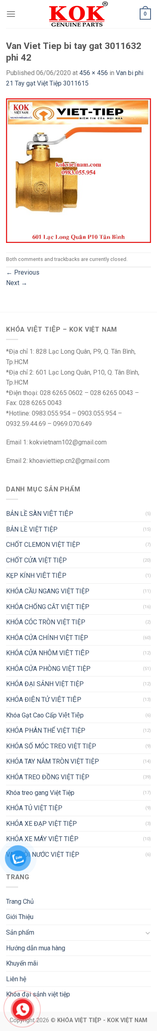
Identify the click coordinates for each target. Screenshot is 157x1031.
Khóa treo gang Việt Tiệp (40, 793)
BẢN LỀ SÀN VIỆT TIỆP (39, 514)
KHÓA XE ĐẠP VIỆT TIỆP (41, 823)
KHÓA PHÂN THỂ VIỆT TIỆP (45, 730)
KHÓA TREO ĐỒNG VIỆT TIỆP (47, 777)
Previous (22, 272)
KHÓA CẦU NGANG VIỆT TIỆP (47, 591)
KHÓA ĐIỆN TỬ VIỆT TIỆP (43, 699)
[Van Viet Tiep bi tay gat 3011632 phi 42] (78, 170)
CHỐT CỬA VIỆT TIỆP (36, 560)
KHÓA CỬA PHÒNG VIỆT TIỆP (48, 668)
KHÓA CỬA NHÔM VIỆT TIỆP (47, 653)
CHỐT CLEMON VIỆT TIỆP (43, 544)
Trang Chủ (20, 901)
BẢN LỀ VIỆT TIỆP (32, 529)
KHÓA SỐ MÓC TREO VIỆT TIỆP (51, 746)
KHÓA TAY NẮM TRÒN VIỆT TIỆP (52, 761)
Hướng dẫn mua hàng (35, 948)
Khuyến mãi (22, 963)
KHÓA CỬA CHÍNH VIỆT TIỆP (47, 638)
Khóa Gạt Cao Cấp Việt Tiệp (45, 715)
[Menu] (11, 14)
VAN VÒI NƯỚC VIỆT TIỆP (42, 854)
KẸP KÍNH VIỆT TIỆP (36, 575)
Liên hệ (16, 979)
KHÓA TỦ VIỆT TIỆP (34, 808)
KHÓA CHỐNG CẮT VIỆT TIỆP (47, 607)
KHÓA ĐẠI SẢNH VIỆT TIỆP (45, 684)
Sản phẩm (20, 932)
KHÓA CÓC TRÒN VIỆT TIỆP (45, 622)
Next (16, 283)
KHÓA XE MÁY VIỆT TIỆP (42, 839)
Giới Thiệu (19, 917)
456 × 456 (93, 73)
